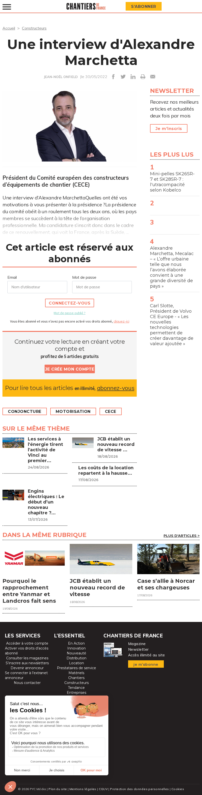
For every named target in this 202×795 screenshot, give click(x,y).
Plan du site (58, 789)
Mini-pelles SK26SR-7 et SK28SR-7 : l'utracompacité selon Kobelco (172, 182)
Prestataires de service (76, 668)
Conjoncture (24, 411)
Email (12, 277)
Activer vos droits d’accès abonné (26, 650)
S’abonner (143, 6)
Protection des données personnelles (139, 789)
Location (76, 663)
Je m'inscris (168, 128)
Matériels (76, 673)
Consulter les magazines (27, 658)
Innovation (76, 648)
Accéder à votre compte (27, 643)
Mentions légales (82, 789)
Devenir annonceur (27, 668)
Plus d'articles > (182, 536)
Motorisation (73, 411)
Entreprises (76, 692)
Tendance (76, 687)
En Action (76, 643)
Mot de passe (84, 277)
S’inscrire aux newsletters (27, 663)
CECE (110, 411)
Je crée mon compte (69, 369)
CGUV (103, 789)
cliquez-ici (121, 321)
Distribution (76, 658)
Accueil (8, 28)
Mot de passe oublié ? (69, 313)
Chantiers (76, 678)
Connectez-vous (69, 303)
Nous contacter (27, 683)
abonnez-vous (115, 387)
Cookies (177, 789)
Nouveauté (76, 653)
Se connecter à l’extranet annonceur (26, 675)
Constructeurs (34, 28)
